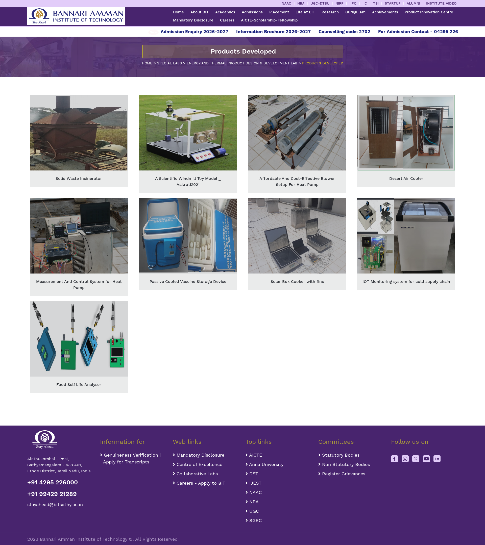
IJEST (254, 483)
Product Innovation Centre (429, 12)
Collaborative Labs (196, 473)
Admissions (252, 12)
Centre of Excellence (198, 464)
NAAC (286, 3)
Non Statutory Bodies (345, 464)
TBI (376, 3)
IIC (364, 3)
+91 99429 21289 (52, 494)
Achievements (385, 12)
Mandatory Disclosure (193, 20)
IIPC (353, 3)
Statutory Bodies (340, 455)
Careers (227, 20)
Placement (279, 12)
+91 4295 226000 (52, 482)
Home (178, 12)
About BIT (199, 12)
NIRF (339, 3)
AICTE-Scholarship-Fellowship (269, 20)
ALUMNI (413, 3)
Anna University (265, 464)
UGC (253, 511)
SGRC (255, 520)
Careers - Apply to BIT (200, 483)
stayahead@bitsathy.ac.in (55, 504)
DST (253, 473)
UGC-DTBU (319, 3)
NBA (300, 3)
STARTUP (393, 3)
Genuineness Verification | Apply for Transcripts (130, 458)
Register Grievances (343, 473)
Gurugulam (355, 12)
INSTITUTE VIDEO (441, 3)
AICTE (255, 455)
